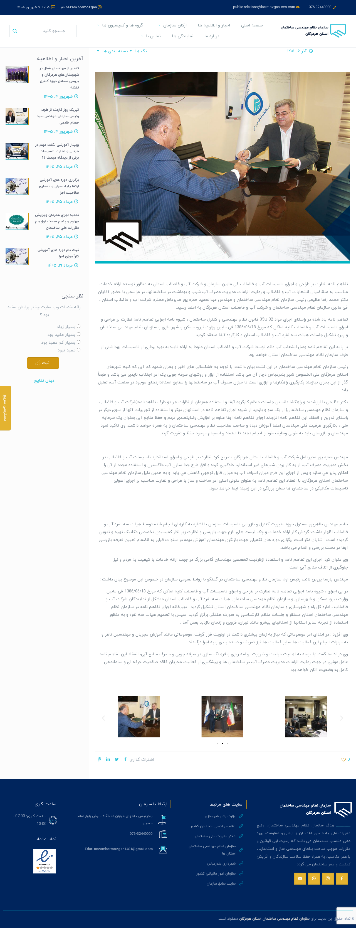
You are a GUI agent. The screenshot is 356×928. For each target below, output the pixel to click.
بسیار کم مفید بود (58, 343)
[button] (103, 718)
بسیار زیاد (66, 327)
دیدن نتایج (44, 381)
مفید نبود (66, 350)
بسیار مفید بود (61, 335)
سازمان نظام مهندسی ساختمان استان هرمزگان (274, 918)
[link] (44, 861)
